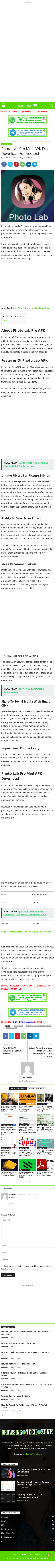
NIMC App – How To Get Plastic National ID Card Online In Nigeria (45, 1129)
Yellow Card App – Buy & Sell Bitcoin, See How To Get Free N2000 (9, 1173)
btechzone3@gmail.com (32, 1454)
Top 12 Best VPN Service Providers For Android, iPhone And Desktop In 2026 (26, 1153)
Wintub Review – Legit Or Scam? (15, 1396)
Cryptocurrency (7, 1170)
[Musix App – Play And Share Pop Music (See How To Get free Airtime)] (45, 1099)
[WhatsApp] (22, 164)
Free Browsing (6, 1529)
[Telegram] (34, 164)
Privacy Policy (27, 1554)
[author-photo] (27, 1068)
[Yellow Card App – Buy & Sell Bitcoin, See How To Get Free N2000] (9, 1165)
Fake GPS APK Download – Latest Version (12, 1051)
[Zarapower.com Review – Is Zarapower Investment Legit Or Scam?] (8, 1486)
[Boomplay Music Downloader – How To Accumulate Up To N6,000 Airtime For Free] (9, 1120)
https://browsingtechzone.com (27, 1081)
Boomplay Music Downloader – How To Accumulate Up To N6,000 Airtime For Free (9, 1131)
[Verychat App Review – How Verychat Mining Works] (8, 1473)
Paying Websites (7, 1125)
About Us (16, 1554)
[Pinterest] (16, 164)
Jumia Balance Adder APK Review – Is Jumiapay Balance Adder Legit (26, 1108)
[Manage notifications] (49, 1555)
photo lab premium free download (38, 1026)
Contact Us (38, 1554)
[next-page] (29, 1181)
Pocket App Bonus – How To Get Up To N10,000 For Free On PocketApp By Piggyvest (27, 1130)
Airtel (3, 1541)
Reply (11, 1203)
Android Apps (12, 141)
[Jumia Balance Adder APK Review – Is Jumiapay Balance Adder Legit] (27, 1099)
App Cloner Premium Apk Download (31, 308)
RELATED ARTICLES (18, 1089)
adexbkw (6, 158)
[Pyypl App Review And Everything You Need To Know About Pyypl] (45, 1143)
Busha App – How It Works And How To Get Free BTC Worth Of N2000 (27, 1174)
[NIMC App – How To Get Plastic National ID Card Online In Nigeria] (45, 1120)
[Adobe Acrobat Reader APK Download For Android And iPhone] (45, 1165)
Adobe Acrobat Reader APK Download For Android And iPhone (45, 1173)
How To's (5, 1104)
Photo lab (18, 1026)
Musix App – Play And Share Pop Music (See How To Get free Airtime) (44, 1108)
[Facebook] (4, 164)
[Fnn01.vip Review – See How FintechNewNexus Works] (8, 1498)
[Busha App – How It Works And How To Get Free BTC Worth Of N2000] (27, 1165)
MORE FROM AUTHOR (36, 1089)
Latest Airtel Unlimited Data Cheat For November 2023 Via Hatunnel (40, 1052)
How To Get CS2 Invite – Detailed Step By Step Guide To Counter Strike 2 (9, 1108)
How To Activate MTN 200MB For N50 (18, 1364)
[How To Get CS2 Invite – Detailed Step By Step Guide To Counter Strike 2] (9, 1099)
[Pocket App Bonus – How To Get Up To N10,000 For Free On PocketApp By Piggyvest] (27, 1120)
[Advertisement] (27, 24)
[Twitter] (10, 164)
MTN (3, 1525)
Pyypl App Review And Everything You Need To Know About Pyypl (45, 1152)
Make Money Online (9, 1533)
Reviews (22, 1104)
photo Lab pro (11, 1028)
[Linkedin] (28, 164)
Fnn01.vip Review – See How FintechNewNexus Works (29, 1496)
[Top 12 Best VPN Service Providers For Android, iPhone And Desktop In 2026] (27, 1143)
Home (3, 141)
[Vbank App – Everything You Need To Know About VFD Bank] (9, 1143)
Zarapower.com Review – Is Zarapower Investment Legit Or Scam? (34, 1483)
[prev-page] (26, 1181)
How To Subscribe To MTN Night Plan (18, 1343)
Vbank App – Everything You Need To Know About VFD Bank (8, 1153)
